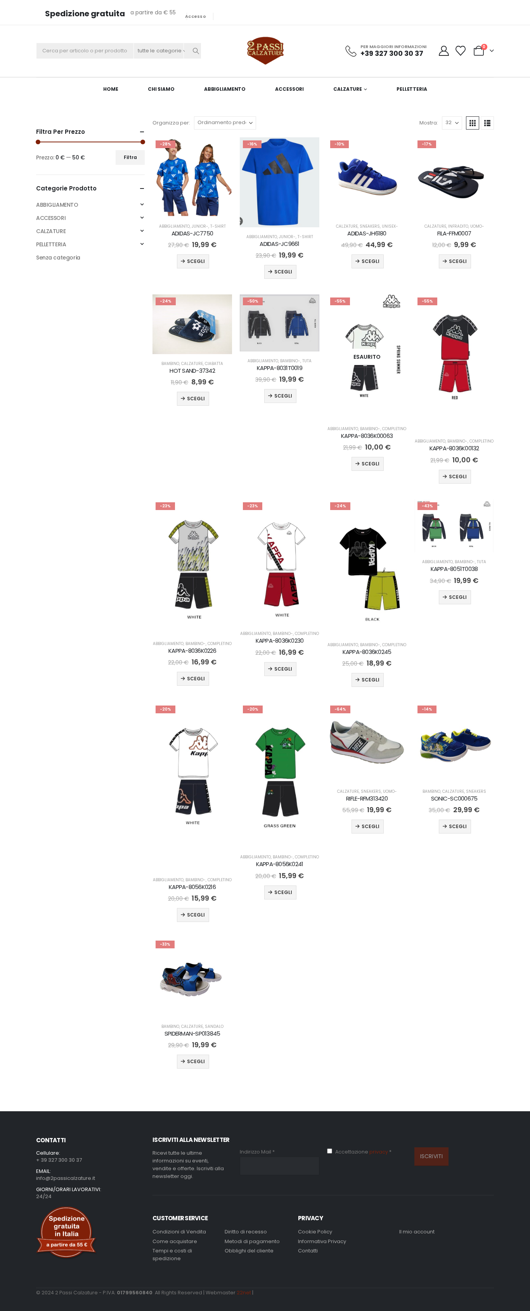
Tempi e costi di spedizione (172, 1254)
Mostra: (428, 122)
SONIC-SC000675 (454, 798)
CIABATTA (214, 364)
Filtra (130, 157)
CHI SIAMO (161, 89)
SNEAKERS (370, 226)
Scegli (196, 261)
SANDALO (214, 1026)
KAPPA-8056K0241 (279, 864)
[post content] (192, 177)
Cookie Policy (315, 1231)
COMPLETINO (394, 429)
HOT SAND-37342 (192, 371)
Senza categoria (58, 257)
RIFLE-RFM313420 (367, 798)
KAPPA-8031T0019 (279, 368)
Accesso (195, 16)
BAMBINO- (290, 361)
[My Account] (444, 51)
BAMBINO (170, 364)
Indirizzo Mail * (257, 1151)
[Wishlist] (461, 51)
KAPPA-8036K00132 (454, 448)
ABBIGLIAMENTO (225, 89)
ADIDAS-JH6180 (366, 233)
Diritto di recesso (246, 1231)
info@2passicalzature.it (65, 1178)
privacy (379, 1151)
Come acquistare (174, 1241)
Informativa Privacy (322, 1241)
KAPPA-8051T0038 (454, 569)
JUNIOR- (200, 226)
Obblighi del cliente (249, 1250)
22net (244, 1292)
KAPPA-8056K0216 (192, 887)
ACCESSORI (289, 89)
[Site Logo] (265, 51)
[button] (472, 123)
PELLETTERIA (412, 89)
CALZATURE (347, 89)
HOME (110, 89)
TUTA (307, 361)
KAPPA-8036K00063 (367, 436)
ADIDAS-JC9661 (279, 244)
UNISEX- (390, 226)
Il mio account (417, 1231)
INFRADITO (458, 226)
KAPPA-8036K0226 (192, 651)
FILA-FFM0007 (454, 233)
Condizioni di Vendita (179, 1231)
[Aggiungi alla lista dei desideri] (219, 150)
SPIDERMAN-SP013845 (192, 1033)
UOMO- (477, 226)
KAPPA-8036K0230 (280, 640)
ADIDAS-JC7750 (192, 233)
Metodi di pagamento (252, 1241)
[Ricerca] (196, 51)
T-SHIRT (218, 226)
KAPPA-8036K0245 (367, 652)
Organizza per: (171, 122)
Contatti (308, 1250)
